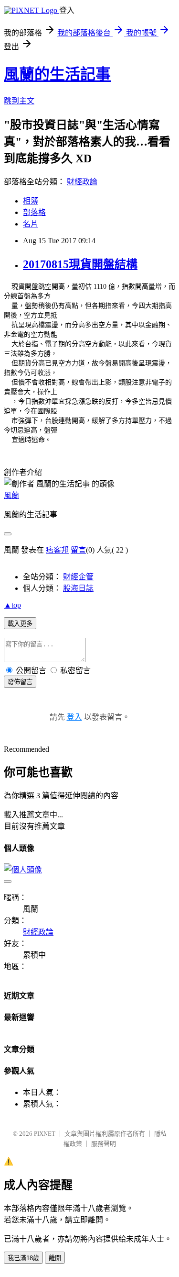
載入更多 (20, 623)
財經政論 (82, 182)
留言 (78, 550)
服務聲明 (103, 1143)
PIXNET (44, 1133)
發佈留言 (20, 682)
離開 (55, 1258)
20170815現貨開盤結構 (80, 264)
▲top (12, 605)
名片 (30, 224)
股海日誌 (78, 588)
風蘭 (11, 495)
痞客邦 (57, 550)
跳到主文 (19, 101)
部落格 (34, 212)
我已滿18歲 (23, 1258)
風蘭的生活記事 (57, 74)
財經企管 (78, 577)
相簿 (30, 201)
